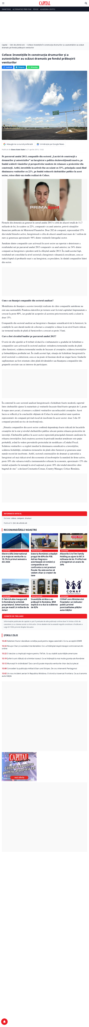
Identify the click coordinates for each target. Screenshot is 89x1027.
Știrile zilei (11, 635)
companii (20, 518)
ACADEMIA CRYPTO (47, 9)
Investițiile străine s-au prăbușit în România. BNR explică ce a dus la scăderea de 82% (44, 603)
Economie (6, 551)
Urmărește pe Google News (52, 144)
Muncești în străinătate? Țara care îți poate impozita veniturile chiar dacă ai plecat (42, 663)
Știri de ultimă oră (20, 523)
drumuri (28, 518)
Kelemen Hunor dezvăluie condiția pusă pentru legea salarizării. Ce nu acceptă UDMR (44, 641)
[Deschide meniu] (3, 3)
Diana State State (18, 149)
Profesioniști (37, 551)
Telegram (21, 67)
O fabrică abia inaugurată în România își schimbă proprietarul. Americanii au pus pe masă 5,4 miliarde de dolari (15, 604)
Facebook (9, 67)
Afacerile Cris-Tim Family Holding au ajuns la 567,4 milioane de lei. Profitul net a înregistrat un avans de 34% (73, 559)
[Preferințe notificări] (4, 1021)
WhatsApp (34, 67)
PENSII (35, 9)
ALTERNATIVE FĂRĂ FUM (22, 9)
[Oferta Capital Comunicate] (44, 766)
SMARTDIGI (6, 9)
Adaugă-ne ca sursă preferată (20, 144)
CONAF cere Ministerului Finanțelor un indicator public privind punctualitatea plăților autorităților (72, 604)
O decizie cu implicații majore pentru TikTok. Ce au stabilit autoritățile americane (42, 653)
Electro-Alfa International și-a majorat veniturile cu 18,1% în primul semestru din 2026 (14, 557)
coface (13, 518)
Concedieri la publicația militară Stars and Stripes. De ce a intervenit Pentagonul (42, 668)
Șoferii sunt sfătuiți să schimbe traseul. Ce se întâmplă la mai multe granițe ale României (45, 658)
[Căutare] (86, 3)
